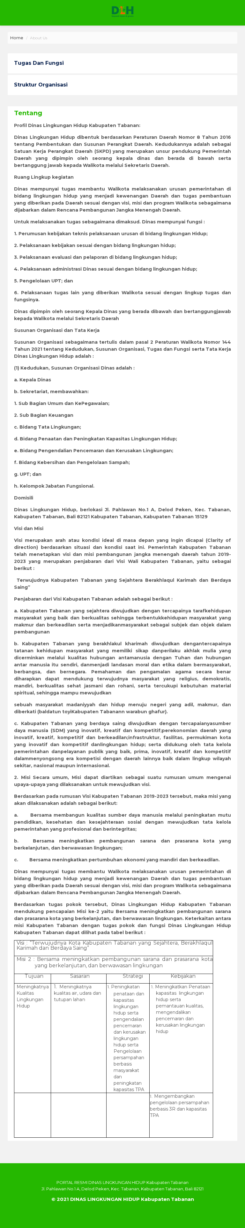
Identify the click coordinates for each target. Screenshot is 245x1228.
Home (16, 37)
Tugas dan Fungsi (39, 63)
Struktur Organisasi (41, 85)
